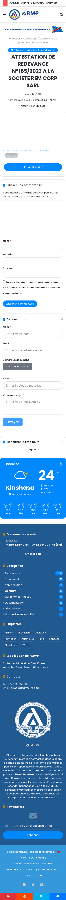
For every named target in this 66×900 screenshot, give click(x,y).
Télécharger (11, 155)
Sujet (6, 378)
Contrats (10, 591)
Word (26, 645)
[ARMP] (23, 14)
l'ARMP (23, 857)
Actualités (47, 863)
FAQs (29, 869)
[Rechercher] (61, 16)
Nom (7, 240)
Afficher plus (32, 167)
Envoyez (13, 422)
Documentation (14, 602)
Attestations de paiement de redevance (33, 50)
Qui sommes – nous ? (18, 597)
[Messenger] (58, 896)
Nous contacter (33, 875)
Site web (8, 268)
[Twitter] (33, 745)
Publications (30, 38)
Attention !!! (24, 632)
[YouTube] (37, 745)
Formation (10, 638)
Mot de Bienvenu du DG (19, 614)
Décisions (40, 632)
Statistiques (11, 645)
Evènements (12, 579)
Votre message (12, 395)
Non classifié (13, 585)
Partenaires (27, 638)
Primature (40, 857)
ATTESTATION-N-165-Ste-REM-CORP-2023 (26, 150)
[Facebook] (28, 745)
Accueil (15, 38)
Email (6, 343)
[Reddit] (24, 896)
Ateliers (9, 632)
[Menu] (4, 16)
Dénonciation (13, 608)
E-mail (8, 254)
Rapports (54, 638)
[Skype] (41, 896)
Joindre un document (16, 360)
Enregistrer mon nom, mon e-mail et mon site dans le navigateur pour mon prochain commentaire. (31, 287)
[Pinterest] (8, 896)
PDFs (41, 638)
